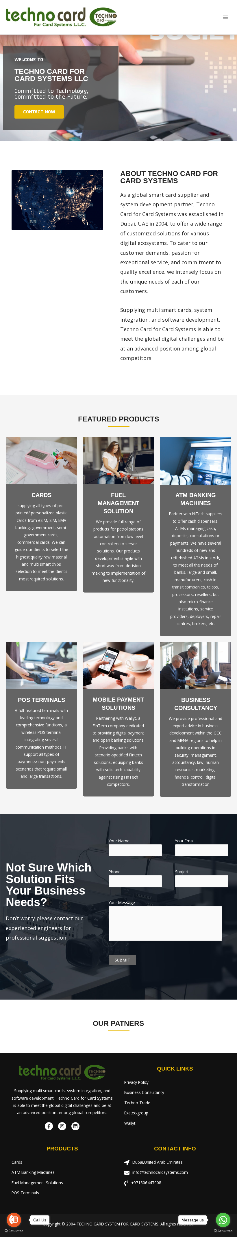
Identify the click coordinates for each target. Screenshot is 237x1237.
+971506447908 (146, 1182)
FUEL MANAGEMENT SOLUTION (118, 503)
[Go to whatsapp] (223, 1220)
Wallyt (129, 1123)
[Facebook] (49, 1126)
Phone (115, 871)
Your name (119, 841)
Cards (41, 495)
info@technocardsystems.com (160, 1172)
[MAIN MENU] (226, 17)
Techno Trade (137, 1102)
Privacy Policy (136, 1082)
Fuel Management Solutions (37, 1182)
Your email (185, 841)
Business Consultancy (144, 1092)
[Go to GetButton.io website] (14, 1231)
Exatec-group (136, 1113)
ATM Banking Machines (33, 1172)
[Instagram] (62, 1126)
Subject (181, 871)
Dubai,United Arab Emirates (157, 1162)
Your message (122, 902)
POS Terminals (25, 1192)
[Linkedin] (75, 1126)
